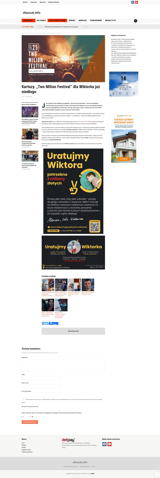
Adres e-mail (25, 383)
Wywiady (72, 20)
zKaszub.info (80, 462)
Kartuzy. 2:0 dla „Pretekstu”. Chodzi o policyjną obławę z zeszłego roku (60, 315)
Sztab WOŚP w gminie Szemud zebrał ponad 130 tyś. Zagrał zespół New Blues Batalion (30, 121)
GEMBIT (92, 473)
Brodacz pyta (110, 20)
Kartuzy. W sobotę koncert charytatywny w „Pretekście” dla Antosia (48, 294)
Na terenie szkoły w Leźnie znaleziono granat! (91, 27)
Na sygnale (41, 20)
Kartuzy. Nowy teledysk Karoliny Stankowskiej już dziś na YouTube (48, 314)
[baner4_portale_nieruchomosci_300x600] (123, 137)
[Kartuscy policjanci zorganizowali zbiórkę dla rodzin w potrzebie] (30, 135)
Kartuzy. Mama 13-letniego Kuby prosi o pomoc (88, 293)
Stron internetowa (26, 391)
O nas (23, 443)
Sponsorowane (96, 20)
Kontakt (25, 2)
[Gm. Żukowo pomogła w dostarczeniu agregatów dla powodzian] (30, 157)
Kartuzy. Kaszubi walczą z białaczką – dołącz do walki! (74, 294)
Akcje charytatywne (57, 20)
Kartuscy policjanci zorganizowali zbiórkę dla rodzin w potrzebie (28, 143)
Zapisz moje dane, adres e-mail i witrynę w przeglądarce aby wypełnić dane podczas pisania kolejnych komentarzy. (52, 413)
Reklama (24, 445)
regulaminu (49, 399)
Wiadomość (25, 357)
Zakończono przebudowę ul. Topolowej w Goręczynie (48, 27)
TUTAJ (79, 121)
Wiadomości (27, 20)
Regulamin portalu (26, 449)
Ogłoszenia (43, 2)
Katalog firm (34, 2)
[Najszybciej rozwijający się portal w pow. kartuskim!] (31, 12)
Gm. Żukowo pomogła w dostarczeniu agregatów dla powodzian (29, 165)
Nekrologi (83, 20)
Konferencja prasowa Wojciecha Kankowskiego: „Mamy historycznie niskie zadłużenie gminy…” (121, 61)
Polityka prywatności (53, 2)
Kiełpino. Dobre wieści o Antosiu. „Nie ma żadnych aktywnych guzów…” (61, 294)
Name (23, 374)
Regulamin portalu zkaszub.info (70, 466)
